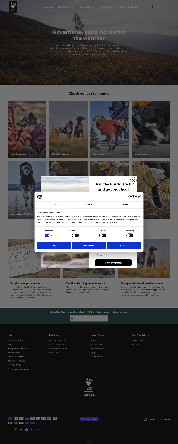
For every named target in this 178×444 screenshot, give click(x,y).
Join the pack (113, 262)
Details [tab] (89, 205)
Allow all (124, 245)
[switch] (75, 235)
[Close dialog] (133, 180)
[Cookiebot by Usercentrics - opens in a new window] (130, 197)
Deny (54, 245)
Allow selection (89, 245)
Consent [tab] (52, 205)
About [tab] (125, 205)
